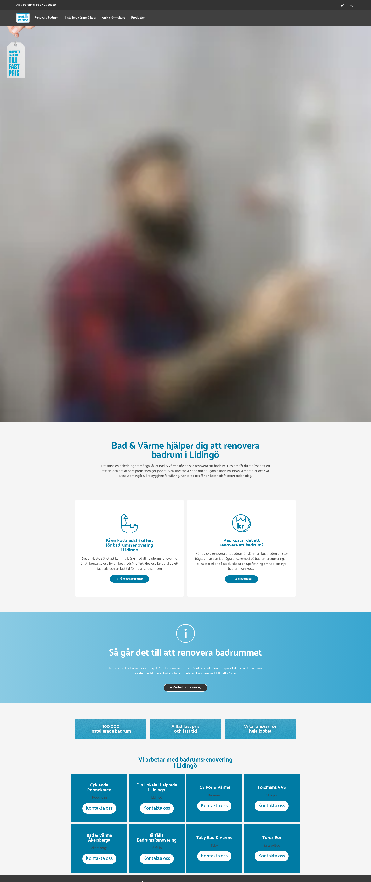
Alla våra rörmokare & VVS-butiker (36, 5)
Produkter (138, 18)
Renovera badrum (46, 18)
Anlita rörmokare (113, 18)
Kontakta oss (99, 808)
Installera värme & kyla (80, 18)
